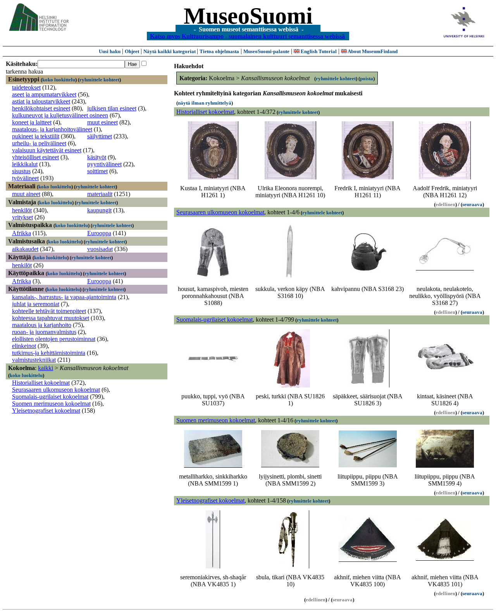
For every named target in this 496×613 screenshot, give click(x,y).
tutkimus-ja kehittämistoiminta (48, 353)
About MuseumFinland (372, 51)
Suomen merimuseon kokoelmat (51, 403)
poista (366, 78)
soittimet (97, 171)
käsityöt (96, 157)
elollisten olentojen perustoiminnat (53, 339)
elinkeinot (24, 346)
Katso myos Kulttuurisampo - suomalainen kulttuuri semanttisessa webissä (247, 36)
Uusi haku (110, 51)
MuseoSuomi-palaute (266, 51)
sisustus (21, 171)
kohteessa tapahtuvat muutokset (50, 318)
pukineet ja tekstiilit (35, 136)
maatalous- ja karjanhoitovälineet (52, 129)
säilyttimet (99, 136)
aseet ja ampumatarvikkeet (44, 94)
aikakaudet (25, 249)
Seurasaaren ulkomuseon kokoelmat (56, 389)
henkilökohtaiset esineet (41, 108)
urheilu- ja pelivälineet (39, 143)
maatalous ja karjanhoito (41, 325)
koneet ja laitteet (32, 122)
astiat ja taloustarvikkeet (41, 101)
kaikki (45, 368)
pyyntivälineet (104, 164)
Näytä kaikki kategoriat (170, 51)
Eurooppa (99, 233)
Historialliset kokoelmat (41, 382)
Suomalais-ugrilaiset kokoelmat (50, 396)
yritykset (22, 217)
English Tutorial (318, 51)
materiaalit (99, 194)
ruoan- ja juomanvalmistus (44, 332)
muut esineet (102, 122)
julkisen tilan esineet (111, 108)
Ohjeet (132, 51)
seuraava (472, 204)
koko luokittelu (58, 80)
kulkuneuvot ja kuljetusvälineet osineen (60, 115)
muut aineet (26, 194)
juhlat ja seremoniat (35, 304)
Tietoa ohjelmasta (219, 51)
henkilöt (22, 210)
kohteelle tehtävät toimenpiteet (49, 311)
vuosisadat (100, 249)
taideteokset (26, 87)
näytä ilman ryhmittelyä (204, 103)
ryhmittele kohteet (99, 80)
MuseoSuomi (248, 16)
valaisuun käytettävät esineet (46, 150)
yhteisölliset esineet (35, 157)
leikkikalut (25, 164)
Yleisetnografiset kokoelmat (46, 410)
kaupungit (99, 210)
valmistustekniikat (34, 359)
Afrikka (21, 233)
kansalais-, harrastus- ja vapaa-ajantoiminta (64, 297)
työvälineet (25, 178)
